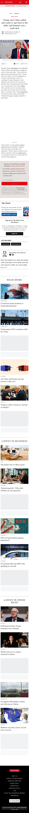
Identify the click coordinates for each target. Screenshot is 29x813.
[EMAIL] (13, 255)
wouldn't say (24, 92)
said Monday (14, 68)
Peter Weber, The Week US (13, 32)
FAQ (14, 790)
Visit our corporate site (22, 807)
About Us (14, 776)
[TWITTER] (10, 255)
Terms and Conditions (14, 781)
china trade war (16, 244)
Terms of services (20, 187)
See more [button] (14, 142)
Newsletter (25, 63)
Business (17, 13)
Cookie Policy (14, 785)
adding (23, 86)
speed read (14, 16)
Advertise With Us (14, 788)
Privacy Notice (21, 189)
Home (10, 13)
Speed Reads (6, 244)
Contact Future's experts (14, 778)
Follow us (17, 63)
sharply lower (22, 153)
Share (5, 63)
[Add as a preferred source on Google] (14, 801)
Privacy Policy (14, 783)
